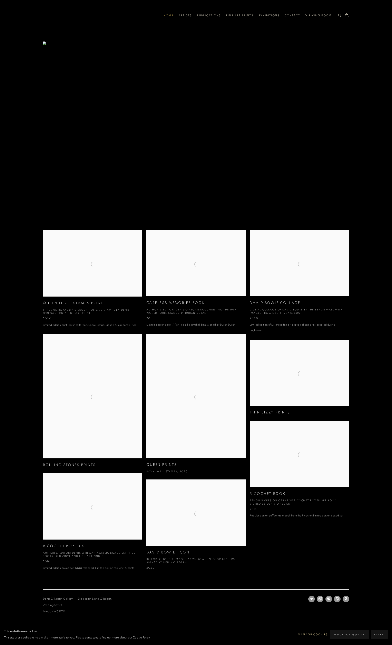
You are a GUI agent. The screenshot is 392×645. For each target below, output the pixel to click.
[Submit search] (340, 14)
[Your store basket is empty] (346, 16)
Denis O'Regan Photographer (75, 16)
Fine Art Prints (239, 15)
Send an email (337, 599)
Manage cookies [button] (313, 634)
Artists (185, 15)
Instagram (320, 599)
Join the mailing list (328, 599)
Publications (209, 15)
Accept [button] (379, 635)
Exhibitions (269, 15)
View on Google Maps (346, 599)
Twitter (311, 599)
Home (168, 15)
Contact (292, 15)
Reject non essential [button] (349, 635)
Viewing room (318, 15)
